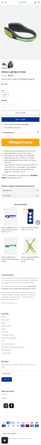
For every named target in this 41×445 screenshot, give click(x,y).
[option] (20, 32)
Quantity (4, 100)
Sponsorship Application (9, 338)
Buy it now (20, 119)
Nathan (6, 84)
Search (4, 317)
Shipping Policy (6, 326)
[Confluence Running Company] (20, 2)
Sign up (6, 379)
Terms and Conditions (8, 344)
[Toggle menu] (2, 2)
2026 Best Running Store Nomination (13, 347)
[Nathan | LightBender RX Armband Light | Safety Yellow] (11, 246)
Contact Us (5, 332)
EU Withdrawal (6, 350)
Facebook (4, 394)
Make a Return (6, 320)
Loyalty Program (6, 353)
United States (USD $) (9, 434)
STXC (3, 341)
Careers (4, 329)
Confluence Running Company (13, 438)
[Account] (35, 2)
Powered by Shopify (26, 438)
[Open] (4, 440)
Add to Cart (20, 113)
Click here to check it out (9, 303)
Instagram (4, 398)
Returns (4, 323)
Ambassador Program (8, 335)
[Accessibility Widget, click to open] (38, 222)
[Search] (6, 2)
